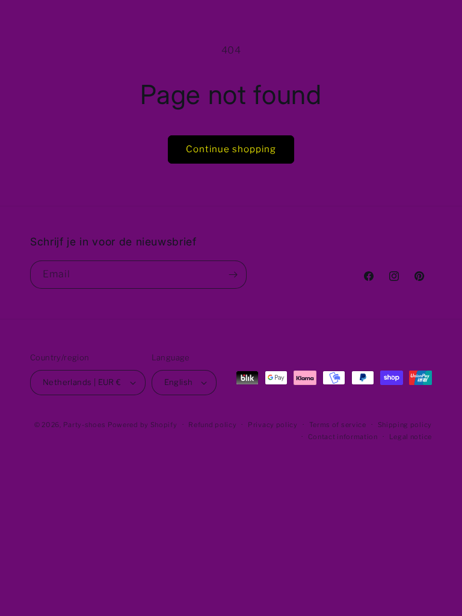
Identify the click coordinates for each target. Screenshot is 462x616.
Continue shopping (231, 149)
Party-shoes (84, 424)
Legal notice (410, 437)
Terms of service (337, 424)
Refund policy (212, 424)
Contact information (343, 437)
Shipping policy (405, 424)
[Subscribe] (233, 274)
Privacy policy (273, 424)
